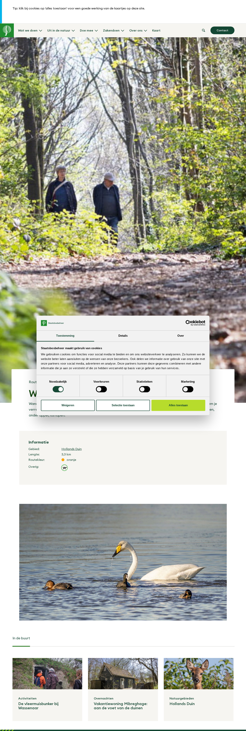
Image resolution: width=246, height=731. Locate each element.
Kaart (156, 30)
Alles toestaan (178, 405)
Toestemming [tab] (65, 335)
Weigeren (68, 405)
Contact (222, 30)
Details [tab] (123, 335)
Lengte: (34, 454)
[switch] (101, 389)
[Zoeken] (203, 30)
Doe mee (86, 30)
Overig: (33, 467)
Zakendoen (111, 30)
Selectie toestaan (123, 405)
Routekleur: (36, 460)
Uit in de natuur (58, 30)
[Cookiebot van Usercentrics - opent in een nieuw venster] (188, 323)
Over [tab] (180, 335)
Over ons (135, 30)
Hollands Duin (72, 449)
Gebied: (34, 449)
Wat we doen (27, 30)
